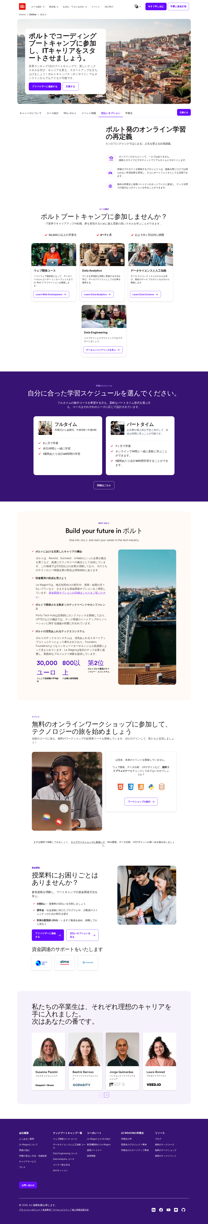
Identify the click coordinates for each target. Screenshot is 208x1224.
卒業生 (129, 113)
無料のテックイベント (165, 1155)
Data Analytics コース (63, 1159)
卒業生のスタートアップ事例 (135, 1150)
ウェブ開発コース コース (65, 1139)
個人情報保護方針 (80, 1209)
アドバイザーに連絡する (44, 86)
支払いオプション (110, 113)
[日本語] (137, 6)
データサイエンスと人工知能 (148, 270)
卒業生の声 (126, 1139)
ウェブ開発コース (45, 270)
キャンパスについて (31, 113)
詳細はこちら (104, 485)
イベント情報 (88, 113)
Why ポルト (70, 113)
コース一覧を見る (61, 1164)
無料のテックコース (164, 1144)
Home (22, 14)
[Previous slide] (101, 1095)
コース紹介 (52, 113)
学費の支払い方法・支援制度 (33, 1155)
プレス (22, 1167)
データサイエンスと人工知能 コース (69, 1146)
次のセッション (60, 1170)
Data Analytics (92, 270)
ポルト (43, 14)
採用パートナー (94, 1150)
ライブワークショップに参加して (88, 842)
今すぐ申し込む (156, 6)
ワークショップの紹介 (139, 801)
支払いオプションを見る (80, 935)
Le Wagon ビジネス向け (99, 1139)
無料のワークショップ (165, 1150)
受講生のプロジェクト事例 (134, 1144)
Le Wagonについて (28, 1144)
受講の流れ (24, 1150)
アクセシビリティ (61, 1209)
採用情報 (91, 1155)
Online (32, 14)
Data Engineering (96, 332)
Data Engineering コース (65, 1153)
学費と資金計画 (178, 6)
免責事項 (46, 1209)
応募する (70, 86)
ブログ (158, 1139)
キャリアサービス (27, 1161)
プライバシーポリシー (29, 1209)
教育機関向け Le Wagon (99, 1144)
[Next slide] (106, 1095)
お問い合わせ (28, 1185)
